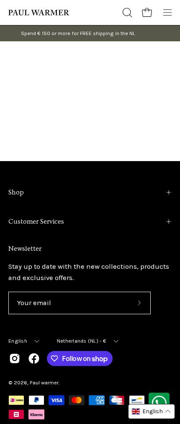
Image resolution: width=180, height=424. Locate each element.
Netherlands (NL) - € (81, 341)
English (17, 341)
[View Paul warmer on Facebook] (34, 358)
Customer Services (36, 221)
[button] (126, 12)
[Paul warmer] (39, 12)
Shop (16, 192)
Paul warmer (44, 382)
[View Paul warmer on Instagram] (14, 358)
